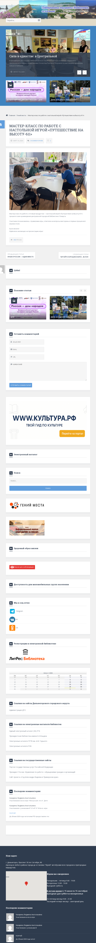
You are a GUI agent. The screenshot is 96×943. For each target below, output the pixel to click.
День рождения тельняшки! (63, 99)
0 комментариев (36, 141)
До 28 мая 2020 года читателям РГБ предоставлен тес (29, 816)
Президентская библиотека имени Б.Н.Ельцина (28, 736)
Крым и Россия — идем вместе (20, 255)
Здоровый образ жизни (26, 548)
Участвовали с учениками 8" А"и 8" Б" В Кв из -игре (28, 808)
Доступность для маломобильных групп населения (41, 584)
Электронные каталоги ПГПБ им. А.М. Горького (28, 741)
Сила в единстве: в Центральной (33, 56)
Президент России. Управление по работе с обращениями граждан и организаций (42, 772)
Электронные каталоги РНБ (20, 746)
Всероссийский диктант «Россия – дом (24, 99)
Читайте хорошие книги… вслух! (74, 255)
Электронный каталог (25, 454)
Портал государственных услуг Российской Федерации (31, 767)
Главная (12, 115)
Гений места (21, 115)
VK (16, 619)
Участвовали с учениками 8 (26, 928)
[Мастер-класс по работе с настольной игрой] (48, 181)
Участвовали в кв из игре (25, 917)
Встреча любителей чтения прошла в (28, 317)
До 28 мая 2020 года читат (25, 939)
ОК (16, 628)
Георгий (12, 813)
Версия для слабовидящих (24, 567)
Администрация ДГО (17, 710)
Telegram (19, 611)
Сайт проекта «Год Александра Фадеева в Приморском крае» (33, 777)
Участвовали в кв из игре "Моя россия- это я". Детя (28, 801)
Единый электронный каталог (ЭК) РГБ (24, 731)
